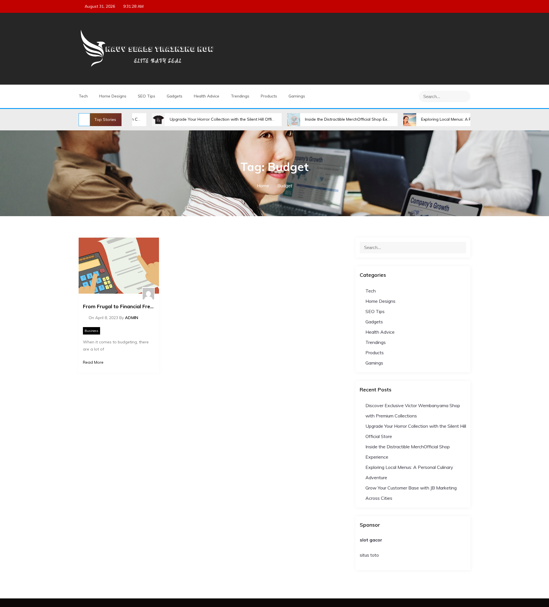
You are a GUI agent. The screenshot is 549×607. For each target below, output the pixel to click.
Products (269, 96)
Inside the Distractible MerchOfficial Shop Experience (330, 119)
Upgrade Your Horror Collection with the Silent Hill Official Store (205, 119)
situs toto (369, 555)
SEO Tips (146, 96)
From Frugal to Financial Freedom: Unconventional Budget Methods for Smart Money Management (119, 306)
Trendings (240, 96)
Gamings (297, 96)
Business (91, 331)
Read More (93, 362)
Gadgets (174, 96)
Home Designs (112, 96)
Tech (83, 96)
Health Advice (206, 96)
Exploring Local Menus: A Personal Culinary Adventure (448, 119)
